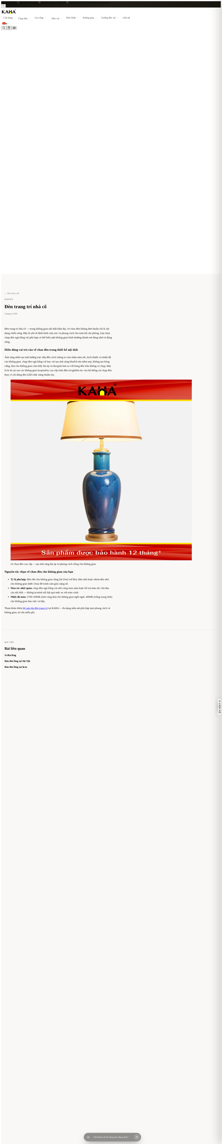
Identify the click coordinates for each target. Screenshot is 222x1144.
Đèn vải (55, 18)
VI (6, 24)
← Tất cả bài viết (12, 293)
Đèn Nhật (71, 17)
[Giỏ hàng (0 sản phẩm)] (8, 28)
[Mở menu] (14, 28)
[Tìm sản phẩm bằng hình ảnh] (88, 1137)
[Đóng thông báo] (3, 6)
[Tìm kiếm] (3, 28)
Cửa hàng (8, 17)
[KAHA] (16, 14)
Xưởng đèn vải (108, 17)
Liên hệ (126, 17)
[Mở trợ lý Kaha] (137, 1137)
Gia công (39, 17)
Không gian (88, 17)
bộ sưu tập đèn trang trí (35, 608)
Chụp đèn (22, 18)
